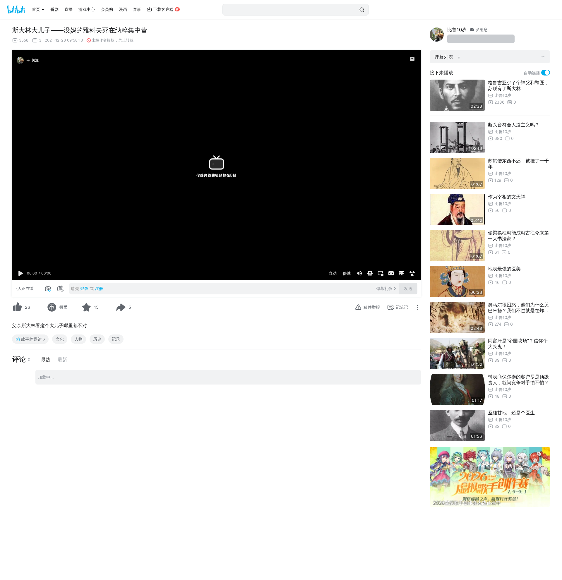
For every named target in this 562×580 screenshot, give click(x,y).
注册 (99, 288)
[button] (21, 273)
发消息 (481, 29)
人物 (78, 339)
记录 (116, 339)
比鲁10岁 (457, 29)
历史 (97, 339)
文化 (60, 339)
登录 (84, 288)
